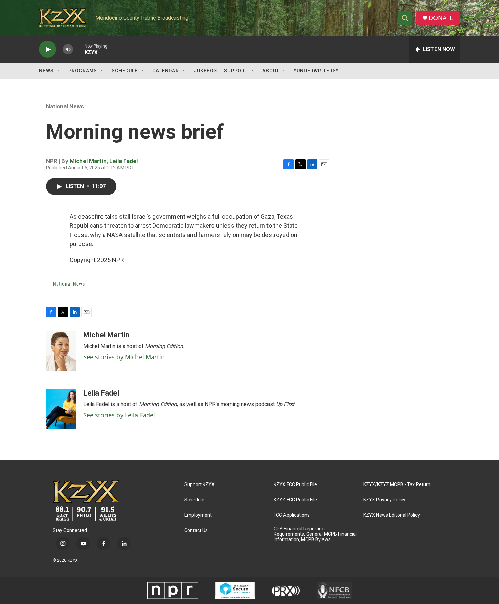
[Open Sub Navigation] (58, 70)
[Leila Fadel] (61, 409)
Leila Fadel (123, 161)
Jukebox (205, 70)
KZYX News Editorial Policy (391, 515)
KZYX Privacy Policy (384, 499)
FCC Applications (292, 515)
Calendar (165, 70)
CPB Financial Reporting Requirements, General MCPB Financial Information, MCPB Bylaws (315, 534)
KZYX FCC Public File (295, 484)
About (270, 70)
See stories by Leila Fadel (119, 415)
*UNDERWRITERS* (316, 70)
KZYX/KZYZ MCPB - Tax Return (396, 484)
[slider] (79, 49)
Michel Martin (88, 161)
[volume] (68, 49)
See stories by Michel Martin (124, 357)
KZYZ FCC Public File (295, 499)
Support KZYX (199, 484)
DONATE (441, 17)
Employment (198, 515)
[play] (47, 49)
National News (65, 106)
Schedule (125, 70)
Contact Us (196, 530)
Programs (82, 70)
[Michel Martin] (61, 351)
